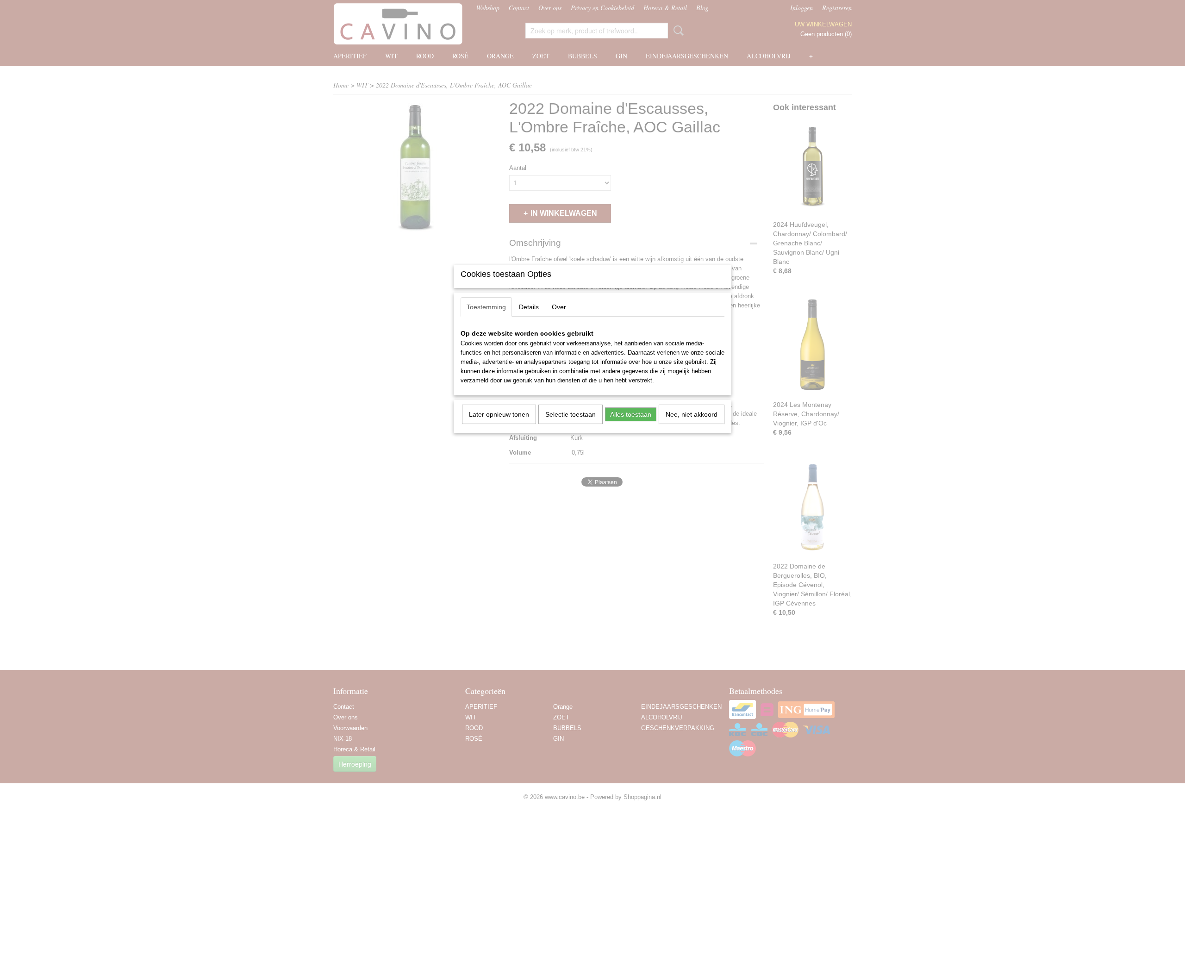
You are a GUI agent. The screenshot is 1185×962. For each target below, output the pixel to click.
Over (559, 307)
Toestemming (486, 307)
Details (529, 307)
